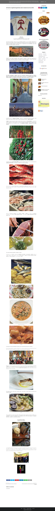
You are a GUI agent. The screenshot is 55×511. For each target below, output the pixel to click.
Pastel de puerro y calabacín (44, 79)
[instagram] (39, 7)
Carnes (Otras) (44, 55)
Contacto (33, 508)
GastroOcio (9, 5)
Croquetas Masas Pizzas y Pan (42, 56)
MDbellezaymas (40, 95)
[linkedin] (46, 7)
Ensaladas (44, 57)
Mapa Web (24, 508)
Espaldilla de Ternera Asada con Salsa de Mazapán (45, 90)
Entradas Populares (29, 508)
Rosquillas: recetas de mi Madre (44, 83)
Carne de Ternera (40, 55)
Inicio (6, 5)
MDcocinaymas (29, 509)
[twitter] (44, 7)
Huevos (47, 57)
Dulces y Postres (40, 57)
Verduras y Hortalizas (41, 62)
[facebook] (41, 7)
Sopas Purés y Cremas (41, 61)
